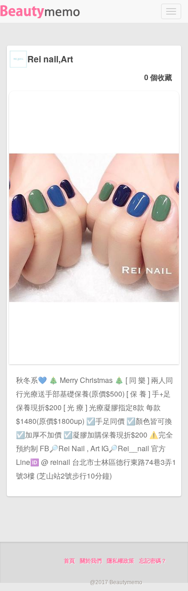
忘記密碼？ (153, 561)
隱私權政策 (120, 561)
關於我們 (91, 561)
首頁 (69, 561)
